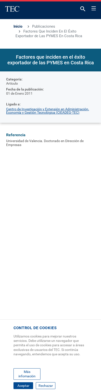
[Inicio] (12, 9)
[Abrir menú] (93, 7)
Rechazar (45, 386)
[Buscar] (82, 10)
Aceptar (23, 386)
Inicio (17, 26)
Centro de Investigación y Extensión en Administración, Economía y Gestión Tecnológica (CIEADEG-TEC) (47, 110)
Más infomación (27, 374)
